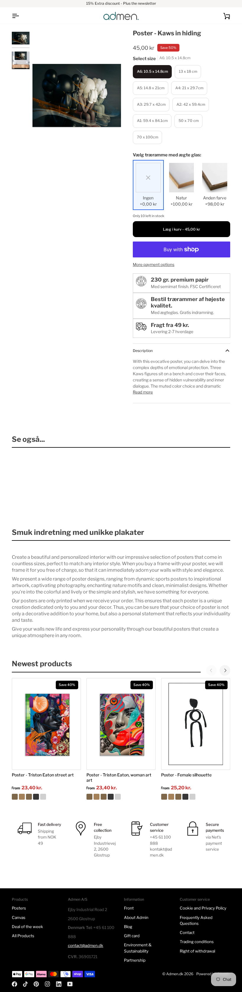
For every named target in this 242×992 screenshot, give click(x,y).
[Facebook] (14, 984)
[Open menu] (21, 15)
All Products (23, 935)
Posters (19, 908)
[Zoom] (43, 151)
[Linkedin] (58, 984)
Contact (187, 932)
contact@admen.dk (85, 945)
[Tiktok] (25, 984)
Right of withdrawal (197, 951)
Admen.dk (174, 974)
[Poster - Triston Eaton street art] (46, 797)
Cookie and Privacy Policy (203, 908)
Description (143, 350)
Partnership (134, 960)
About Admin (136, 917)
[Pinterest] (36, 984)
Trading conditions (197, 941)
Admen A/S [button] (77, 899)
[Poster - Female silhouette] (195, 797)
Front (129, 908)
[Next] (225, 670)
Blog (128, 926)
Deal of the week (27, 926)
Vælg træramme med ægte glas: (167, 155)
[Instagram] (47, 984)
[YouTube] (70, 984)
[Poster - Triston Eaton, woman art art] (121, 797)
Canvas (18, 917)
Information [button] (134, 899)
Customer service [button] (195, 899)
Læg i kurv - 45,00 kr (181, 229)
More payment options (153, 264)
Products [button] (20, 899)
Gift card (132, 935)
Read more (143, 392)
